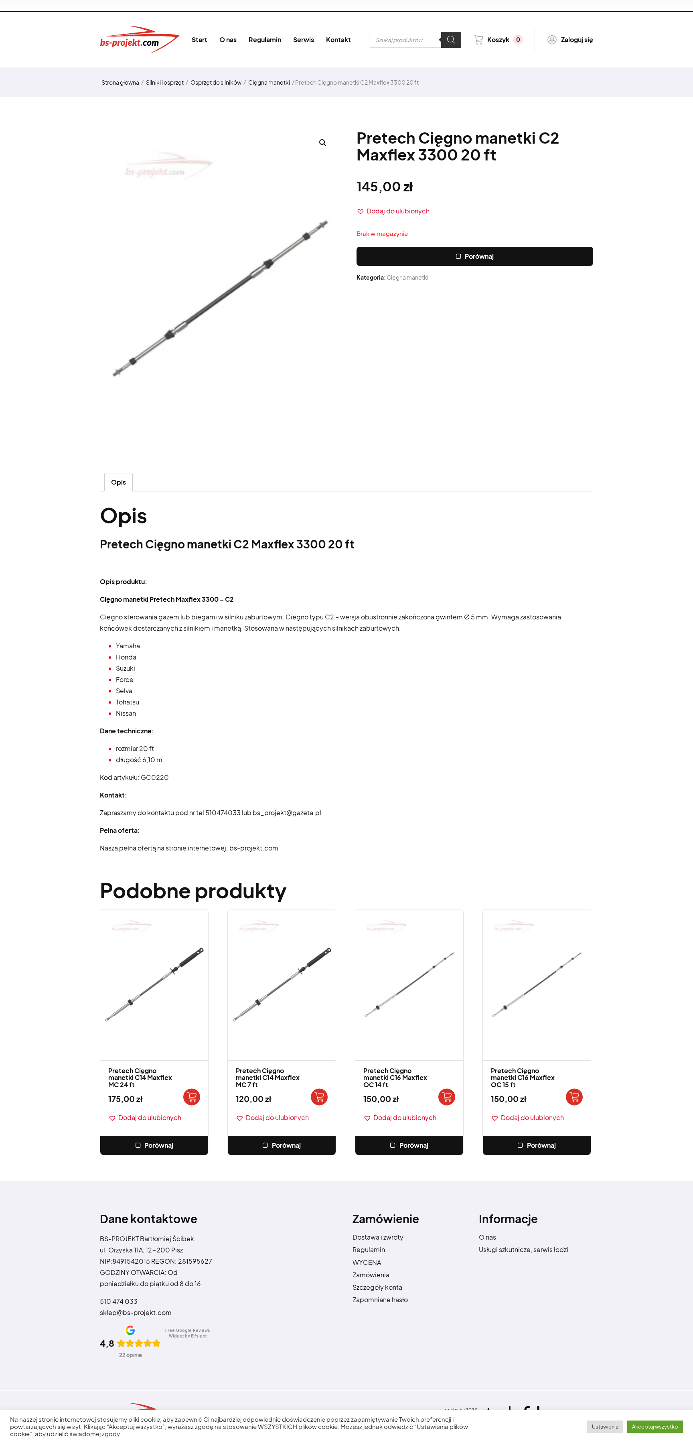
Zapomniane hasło (380, 1299)
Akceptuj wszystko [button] (655, 1426)
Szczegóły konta (377, 1287)
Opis (118, 482)
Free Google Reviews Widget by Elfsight (187, 1333)
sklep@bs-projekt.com (136, 1312)
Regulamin (265, 39)
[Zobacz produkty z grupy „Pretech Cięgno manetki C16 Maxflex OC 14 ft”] (446, 1097)
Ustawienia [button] (605, 1426)
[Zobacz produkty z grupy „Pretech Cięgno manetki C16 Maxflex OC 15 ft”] (574, 1097)
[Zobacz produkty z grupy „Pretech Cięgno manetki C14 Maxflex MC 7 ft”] (319, 1097)
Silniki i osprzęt (165, 82)
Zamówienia (371, 1275)
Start (199, 39)
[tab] (118, 482)
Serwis (303, 39)
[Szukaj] (451, 40)
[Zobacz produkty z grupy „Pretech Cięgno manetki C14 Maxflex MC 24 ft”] (191, 1097)
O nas (228, 39)
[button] (393, 211)
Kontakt (338, 39)
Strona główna (120, 82)
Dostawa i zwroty (378, 1237)
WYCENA (367, 1262)
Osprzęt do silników (215, 82)
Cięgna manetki (269, 82)
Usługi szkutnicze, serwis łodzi (523, 1249)
